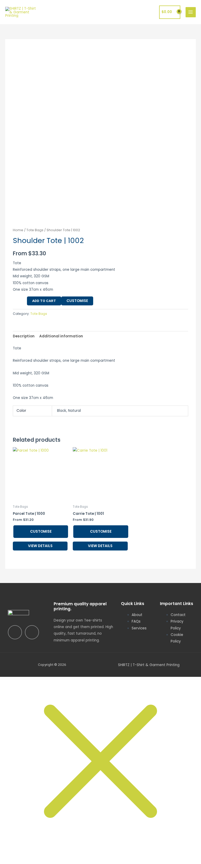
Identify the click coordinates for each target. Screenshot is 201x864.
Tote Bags (34, 230)
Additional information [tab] (61, 336)
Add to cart (44, 301)
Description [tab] (24, 336)
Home (18, 230)
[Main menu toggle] (191, 12)
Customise (77, 300)
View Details (40, 545)
